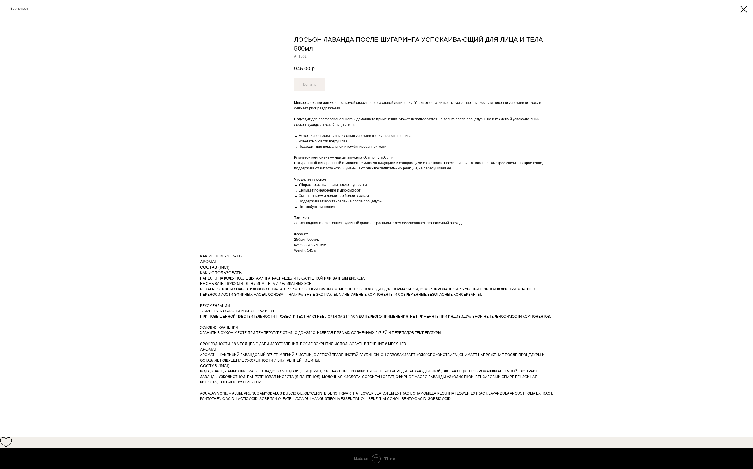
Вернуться (19, 8)
